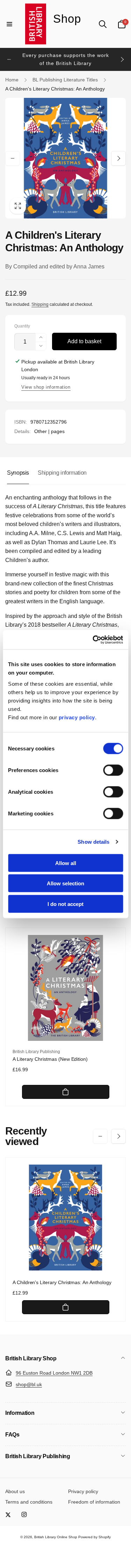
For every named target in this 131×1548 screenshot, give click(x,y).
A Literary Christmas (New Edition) (50, 1059)
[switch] (113, 770)
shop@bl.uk (29, 1384)
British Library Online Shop (55, 1537)
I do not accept (65, 904)
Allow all (65, 863)
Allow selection (65, 883)
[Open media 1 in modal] (65, 158)
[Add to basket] (65, 1092)
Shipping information (62, 473)
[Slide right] (122, 59)
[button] (9, 24)
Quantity (22, 326)
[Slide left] (9, 59)
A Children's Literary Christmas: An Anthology (62, 1282)
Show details (93, 842)
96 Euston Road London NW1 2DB (54, 1373)
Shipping (40, 304)
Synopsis (18, 473)
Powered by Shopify (94, 1537)
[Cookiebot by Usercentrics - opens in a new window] (93, 639)
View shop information (46, 387)
